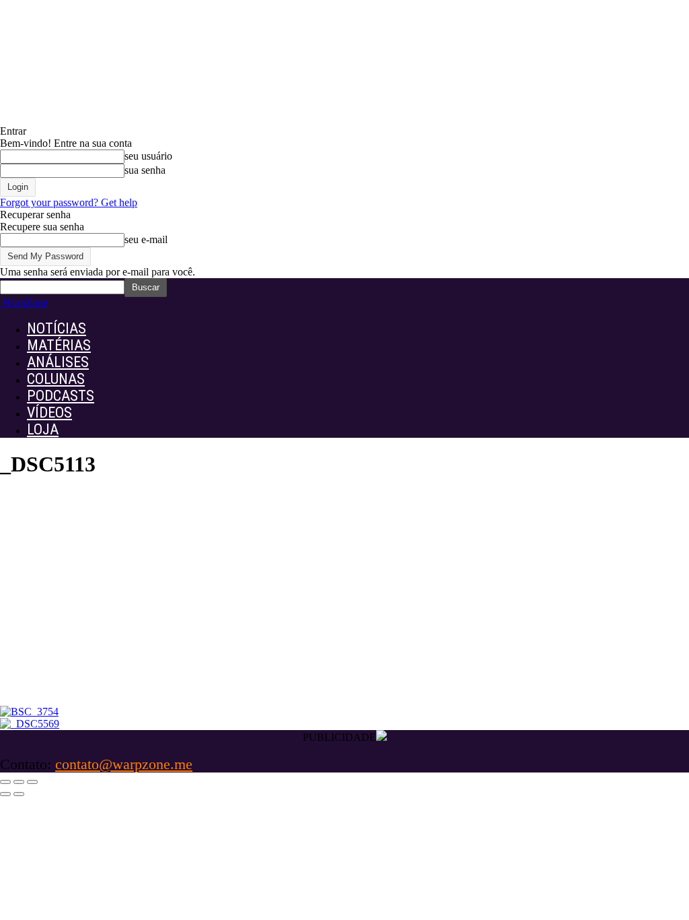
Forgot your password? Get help (68, 202)
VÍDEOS (49, 412)
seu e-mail (146, 239)
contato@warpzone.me (123, 764)
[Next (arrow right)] (18, 794)
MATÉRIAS (59, 345)
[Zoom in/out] (32, 782)
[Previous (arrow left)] (5, 794)
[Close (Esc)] (5, 782)
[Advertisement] (344, 605)
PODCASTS (60, 395)
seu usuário (148, 156)
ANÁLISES (58, 362)
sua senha (145, 170)
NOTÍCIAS (56, 328)
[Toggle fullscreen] (18, 782)
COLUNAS (56, 378)
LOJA (43, 429)
